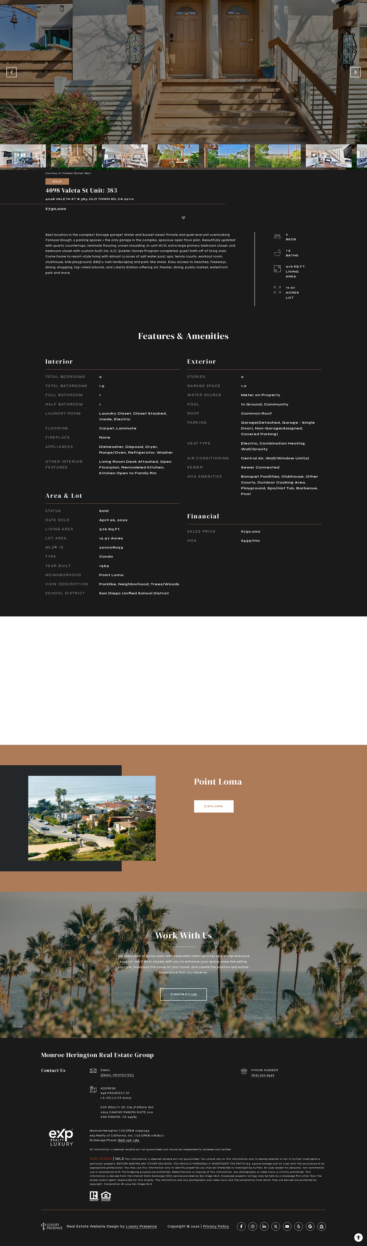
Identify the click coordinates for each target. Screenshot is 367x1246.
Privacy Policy (216, 1226)
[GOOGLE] (310, 1226)
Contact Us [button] (183, 994)
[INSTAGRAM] (252, 1226)
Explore (213, 806)
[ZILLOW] (321, 1226)
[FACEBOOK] (241, 1226)
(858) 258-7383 (128, 1140)
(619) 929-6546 (262, 1075)
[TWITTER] (275, 1226)
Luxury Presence (141, 1226)
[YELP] (298, 1226)
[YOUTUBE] (287, 1226)
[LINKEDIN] (264, 1226)
